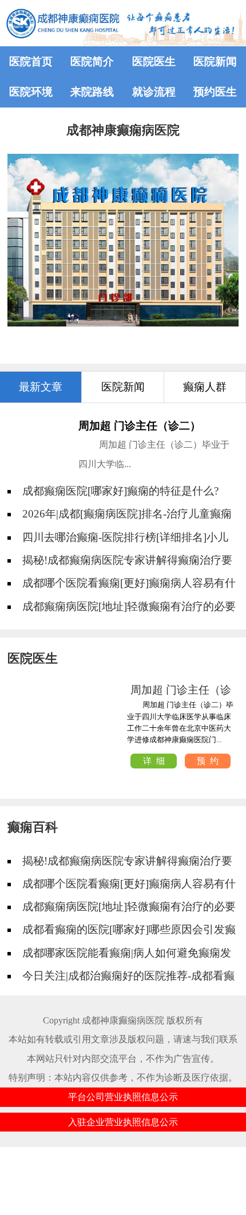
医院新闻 (215, 61)
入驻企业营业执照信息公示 (123, 1122)
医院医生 (154, 61)
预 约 (208, 761)
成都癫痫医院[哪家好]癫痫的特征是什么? (120, 491)
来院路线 (92, 92)
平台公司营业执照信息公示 (123, 1097)
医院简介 (92, 61)
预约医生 (215, 92)
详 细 (154, 761)
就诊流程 (154, 92)
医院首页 (31, 61)
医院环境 (31, 92)
